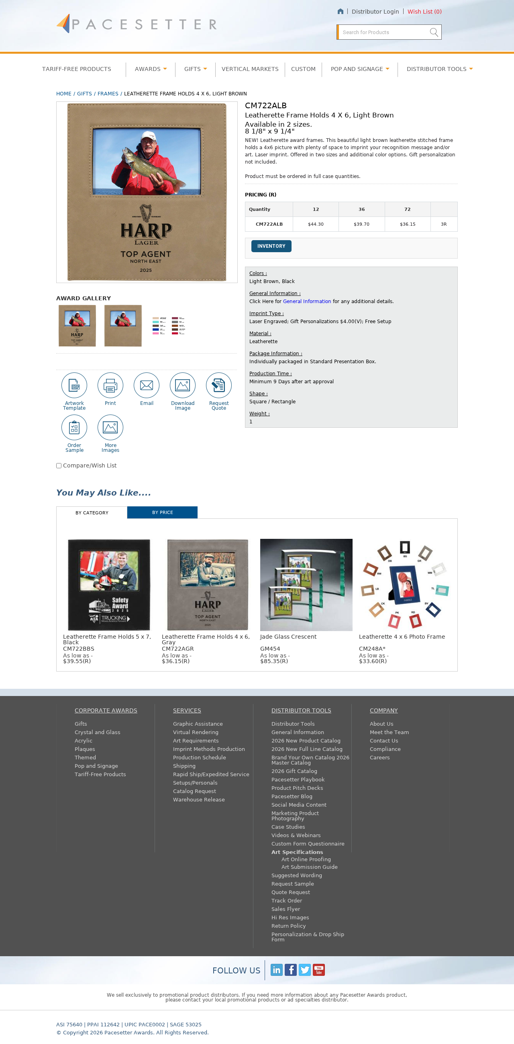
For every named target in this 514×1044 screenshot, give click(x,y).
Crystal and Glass (97, 731)
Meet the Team (389, 731)
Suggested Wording (296, 875)
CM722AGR (206, 642)
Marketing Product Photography (295, 815)
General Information (307, 301)
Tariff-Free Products (76, 68)
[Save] (183, 385)
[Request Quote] (219, 385)
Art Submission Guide (309, 866)
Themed (85, 757)
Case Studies (288, 826)
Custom (303, 68)
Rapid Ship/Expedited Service (211, 774)
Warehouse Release (199, 799)
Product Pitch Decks (297, 787)
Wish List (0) (425, 11)
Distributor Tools (293, 723)
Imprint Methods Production (209, 748)
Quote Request (290, 891)
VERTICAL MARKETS (250, 68)
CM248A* (402, 642)
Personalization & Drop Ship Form (307, 936)
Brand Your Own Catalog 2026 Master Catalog (310, 760)
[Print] (110, 385)
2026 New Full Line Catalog (307, 748)
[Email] (146, 385)
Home (340, 11)
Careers (380, 757)
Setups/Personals (195, 782)
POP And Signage (357, 68)
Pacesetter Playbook (298, 779)
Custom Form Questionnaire (308, 843)
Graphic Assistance (198, 723)
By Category (91, 513)
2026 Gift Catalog (294, 770)
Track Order (286, 900)
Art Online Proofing (306, 859)
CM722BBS (107, 642)
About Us (382, 723)
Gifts (192, 68)
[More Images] (110, 427)
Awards (148, 68)
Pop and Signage (96, 765)
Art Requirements (196, 740)
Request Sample (292, 883)
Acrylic (83, 740)
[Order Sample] (74, 427)
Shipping (184, 765)
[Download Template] (74, 385)
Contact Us (384, 740)
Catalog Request (194, 790)
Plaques (85, 748)
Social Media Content (298, 804)
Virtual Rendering (195, 731)
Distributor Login (375, 11)
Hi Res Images (290, 917)
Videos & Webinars (296, 835)
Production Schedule (199, 757)
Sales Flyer (285, 908)
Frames (108, 93)
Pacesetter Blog (291, 796)
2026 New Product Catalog (306, 740)
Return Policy (288, 925)
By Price (162, 512)
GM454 (288, 642)
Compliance (385, 748)
